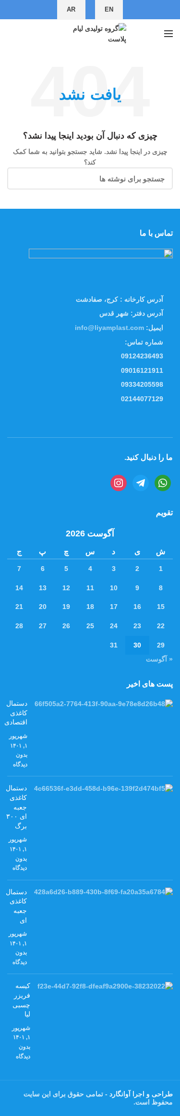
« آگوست (159, 659)
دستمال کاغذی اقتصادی (15, 712)
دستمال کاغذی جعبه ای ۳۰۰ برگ (16, 806)
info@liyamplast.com (109, 327)
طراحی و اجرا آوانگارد (140, 1094)
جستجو (20, 178)
